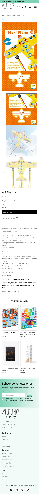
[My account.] (22, 6)
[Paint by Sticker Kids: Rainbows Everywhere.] (28, 317)
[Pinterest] (14, 291)
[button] (30, 7)
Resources (6, 446)
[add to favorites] (15, 308)
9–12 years (10, 283)
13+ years (18, 283)
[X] (11, 291)
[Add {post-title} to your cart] (15, 319)
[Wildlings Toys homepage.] (8, 6)
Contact (5, 439)
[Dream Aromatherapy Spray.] (28, 353)
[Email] (17, 291)
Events (4, 443)
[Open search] (18, 6)
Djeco (9, 276)
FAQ (3, 473)
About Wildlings (7, 453)
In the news (6, 456)
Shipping (5, 480)
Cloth (25, 283)
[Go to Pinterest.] (22, 490)
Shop (4, 436)
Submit (29, 396)
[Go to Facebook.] (11, 490)
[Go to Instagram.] (17, 490)
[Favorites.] (25, 6)
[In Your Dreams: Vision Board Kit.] (10, 353)
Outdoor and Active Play (20, 279)
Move (17, 285)
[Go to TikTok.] (28, 490)
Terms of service (8, 466)
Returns (5, 477)
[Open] (35, 7)
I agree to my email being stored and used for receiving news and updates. (21, 399)
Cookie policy (7, 460)
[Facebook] (8, 291)
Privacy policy (7, 463)
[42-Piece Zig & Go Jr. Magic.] (10, 317)
